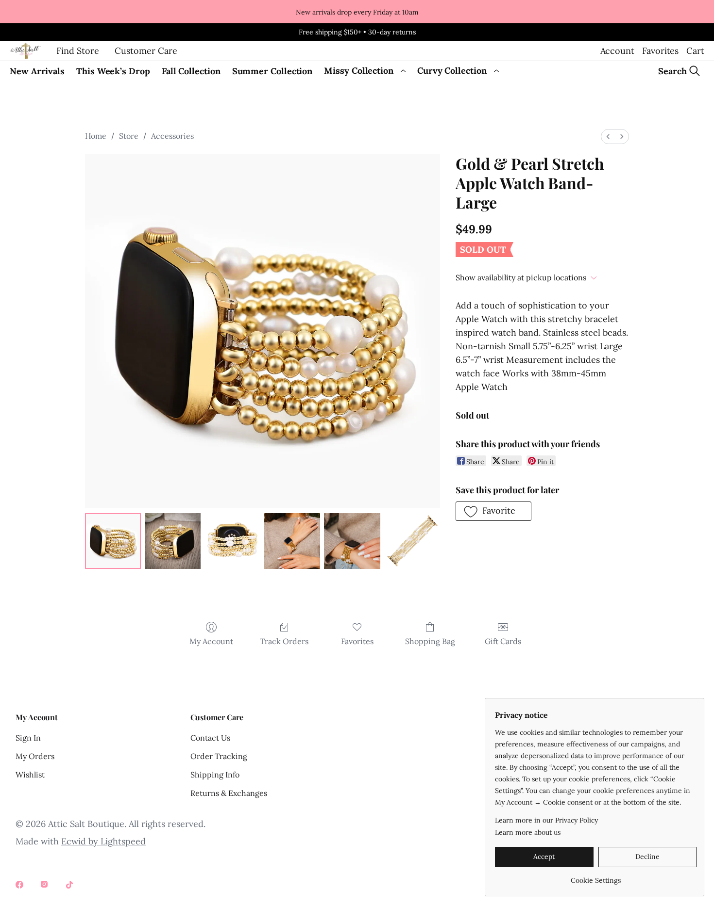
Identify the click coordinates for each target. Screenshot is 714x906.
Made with (81, 841)
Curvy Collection (452, 70)
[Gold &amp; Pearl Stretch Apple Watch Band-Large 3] (292, 541)
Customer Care (146, 50)
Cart (695, 50)
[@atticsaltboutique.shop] (46, 885)
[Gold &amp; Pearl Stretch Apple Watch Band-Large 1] (173, 541)
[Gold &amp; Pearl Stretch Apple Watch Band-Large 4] (352, 541)
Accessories (172, 136)
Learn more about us (528, 832)
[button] (493, 511)
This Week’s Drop (113, 71)
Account (617, 50)
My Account (211, 641)
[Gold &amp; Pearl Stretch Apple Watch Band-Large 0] (113, 541)
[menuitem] (608, 136)
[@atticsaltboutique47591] (71, 885)
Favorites (660, 50)
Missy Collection (358, 70)
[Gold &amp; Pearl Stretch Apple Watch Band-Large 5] (412, 541)
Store (128, 136)
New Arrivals (37, 71)
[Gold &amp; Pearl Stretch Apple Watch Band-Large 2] (232, 541)
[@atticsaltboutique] (20, 885)
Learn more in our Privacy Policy (546, 820)
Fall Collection (191, 71)
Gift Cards (503, 641)
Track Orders (284, 641)
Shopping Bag (430, 641)
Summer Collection (272, 71)
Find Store (77, 50)
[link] (596, 876)
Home (95, 136)
